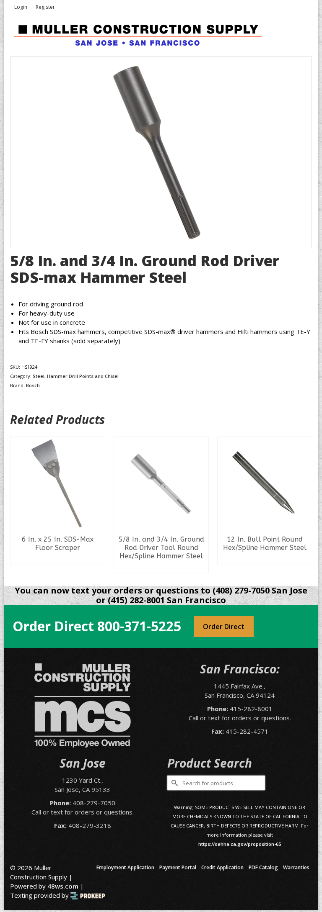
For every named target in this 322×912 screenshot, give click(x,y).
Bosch (33, 385)
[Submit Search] (173, 783)
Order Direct (223, 626)
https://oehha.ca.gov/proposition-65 (239, 844)
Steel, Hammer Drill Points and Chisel (76, 376)
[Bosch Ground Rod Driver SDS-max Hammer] (161, 151)
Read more (57, 558)
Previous (17, 505)
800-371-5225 (139, 626)
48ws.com (62, 886)
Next (304, 505)
